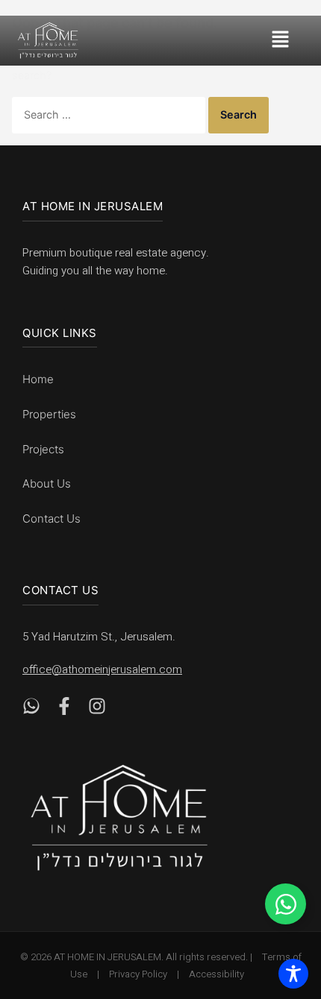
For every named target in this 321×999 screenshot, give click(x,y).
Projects (43, 449)
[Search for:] (110, 114)
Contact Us (51, 518)
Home (38, 379)
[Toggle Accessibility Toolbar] (293, 973)
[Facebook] (64, 709)
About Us (46, 483)
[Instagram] (97, 709)
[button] (289, 40)
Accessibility (216, 974)
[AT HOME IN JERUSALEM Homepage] (119, 817)
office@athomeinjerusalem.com (102, 669)
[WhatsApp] (31, 709)
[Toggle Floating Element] (285, 903)
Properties (49, 414)
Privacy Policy (138, 974)
